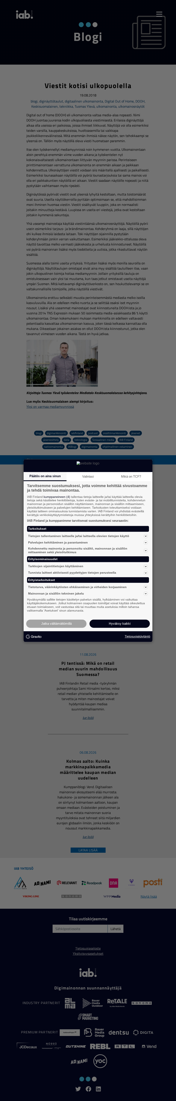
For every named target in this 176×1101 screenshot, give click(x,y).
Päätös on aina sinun (45, 476)
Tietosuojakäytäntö (137, 636)
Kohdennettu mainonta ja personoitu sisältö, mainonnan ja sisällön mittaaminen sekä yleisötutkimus (77, 550)
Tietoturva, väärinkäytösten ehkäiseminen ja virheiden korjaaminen (77, 587)
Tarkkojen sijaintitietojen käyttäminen (55, 566)
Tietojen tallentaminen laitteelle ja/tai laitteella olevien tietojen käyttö (78, 536)
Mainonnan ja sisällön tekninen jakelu (56, 593)
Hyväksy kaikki (119, 623)
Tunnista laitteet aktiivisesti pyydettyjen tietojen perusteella (72, 573)
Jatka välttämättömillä (56, 623)
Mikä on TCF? (131, 476)
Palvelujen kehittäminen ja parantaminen (58, 542)
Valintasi (88, 476)
